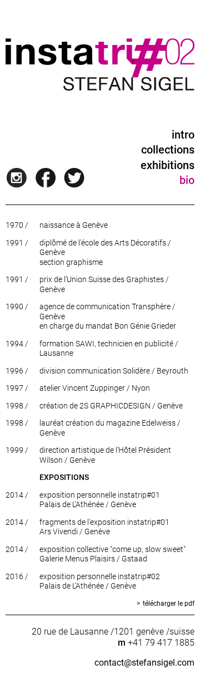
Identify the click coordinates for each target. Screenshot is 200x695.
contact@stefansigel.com (144, 662)
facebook (47, 178)
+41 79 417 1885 (161, 642)
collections (167, 149)
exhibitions (167, 165)
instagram (19, 178)
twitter (76, 178)
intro (183, 134)
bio (186, 180)
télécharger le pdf (168, 603)
